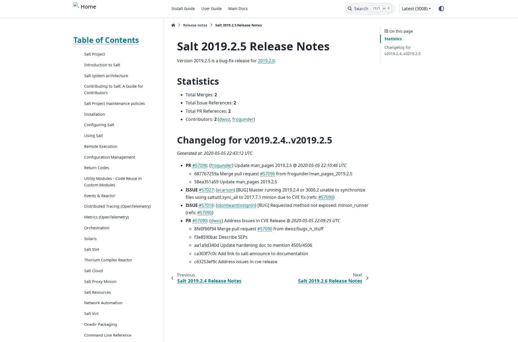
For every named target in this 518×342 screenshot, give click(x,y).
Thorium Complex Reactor (108, 259)
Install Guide (183, 8)
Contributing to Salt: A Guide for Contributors (113, 89)
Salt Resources (97, 292)
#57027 (206, 190)
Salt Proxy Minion (100, 281)
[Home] (173, 25)
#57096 (199, 165)
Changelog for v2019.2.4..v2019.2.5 (402, 50)
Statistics (393, 38)
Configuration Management (109, 157)
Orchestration (97, 227)
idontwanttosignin (236, 205)
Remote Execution (100, 146)
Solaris (90, 238)
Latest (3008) (415, 9)
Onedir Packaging (100, 324)
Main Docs (238, 8)
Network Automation (103, 302)
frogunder (243, 119)
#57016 (206, 205)
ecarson (225, 190)
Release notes (195, 25)
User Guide (211, 8)
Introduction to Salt (102, 64)
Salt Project (94, 54)
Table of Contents (106, 40)
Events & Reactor (99, 195)
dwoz (224, 119)
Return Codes (96, 167)
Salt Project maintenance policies (114, 103)
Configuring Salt (99, 124)
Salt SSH (91, 249)
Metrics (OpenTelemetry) (106, 217)
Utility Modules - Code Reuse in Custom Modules (113, 181)
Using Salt (93, 135)
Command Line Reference (107, 335)
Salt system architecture (106, 75)
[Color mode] (441, 8)
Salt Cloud (93, 270)
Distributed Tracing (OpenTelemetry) (117, 206)
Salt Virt (91, 313)
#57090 (325, 197)
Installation (94, 114)
